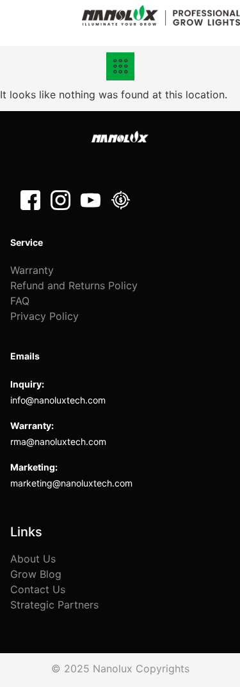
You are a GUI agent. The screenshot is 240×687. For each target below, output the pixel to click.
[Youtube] (90, 200)
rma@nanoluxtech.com (58, 441)
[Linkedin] (121, 200)
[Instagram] (60, 200)
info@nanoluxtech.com (58, 400)
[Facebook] (30, 200)
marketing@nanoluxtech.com (71, 483)
